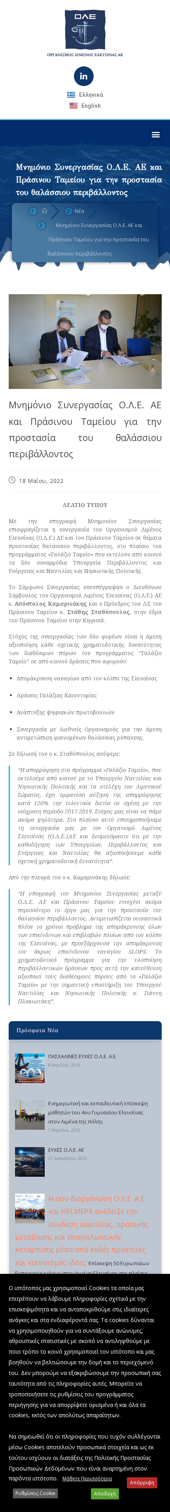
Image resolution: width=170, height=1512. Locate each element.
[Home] (44, 210)
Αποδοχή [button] (105, 1493)
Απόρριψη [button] (142, 1482)
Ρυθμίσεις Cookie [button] (35, 1493)
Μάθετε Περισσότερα (87, 1478)
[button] (155, 134)
